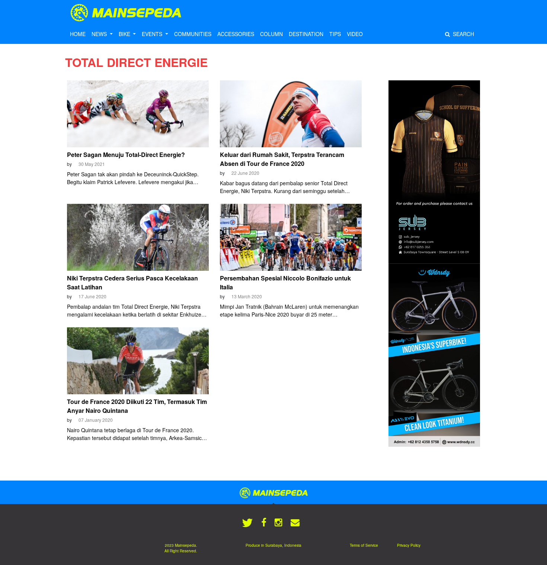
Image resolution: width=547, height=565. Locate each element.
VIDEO (355, 34)
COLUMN (271, 34)
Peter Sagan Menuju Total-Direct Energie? (126, 154)
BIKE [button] (125, 34)
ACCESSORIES (235, 34)
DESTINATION (306, 34)
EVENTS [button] (153, 34)
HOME (78, 34)
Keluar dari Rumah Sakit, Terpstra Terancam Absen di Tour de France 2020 (282, 159)
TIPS (335, 34)
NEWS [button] (100, 34)
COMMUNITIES (192, 34)
